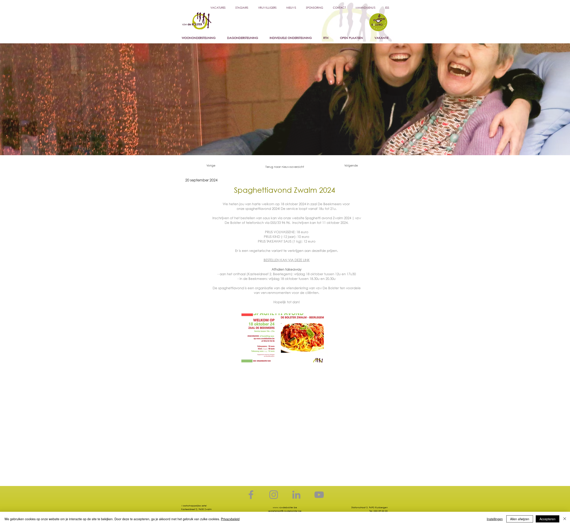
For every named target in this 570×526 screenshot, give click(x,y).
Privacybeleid (230, 519)
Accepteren (547, 519)
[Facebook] (251, 494)
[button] (291, 8)
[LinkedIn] (296, 494)
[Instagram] (273, 494)
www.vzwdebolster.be (285, 507)
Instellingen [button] (495, 519)
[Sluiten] (564, 518)
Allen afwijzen (519, 519)
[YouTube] (319, 494)
